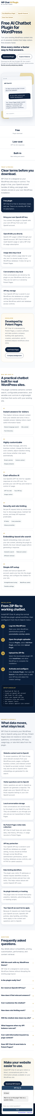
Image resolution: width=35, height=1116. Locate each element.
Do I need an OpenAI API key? (13, 988)
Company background (14, 355)
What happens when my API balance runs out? (12, 1027)
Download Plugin (8, 56)
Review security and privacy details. (12, 65)
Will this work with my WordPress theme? (15, 963)
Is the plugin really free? (11, 980)
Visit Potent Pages (13, 349)
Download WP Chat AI (13, 1084)
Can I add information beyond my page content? (15, 1036)
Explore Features (24, 56)
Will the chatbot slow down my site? (16, 1018)
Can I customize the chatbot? (13, 1003)
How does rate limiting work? (13, 1010)
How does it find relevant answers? (15, 995)
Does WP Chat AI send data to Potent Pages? (13, 1045)
